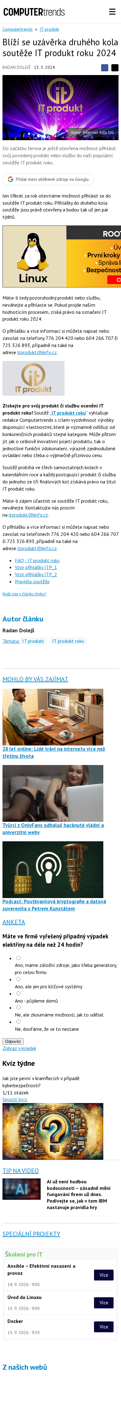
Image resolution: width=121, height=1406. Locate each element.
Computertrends (17, 29)
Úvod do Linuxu (24, 1297)
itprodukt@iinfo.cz (37, 352)
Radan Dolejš (16, 67)
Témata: (11, 641)
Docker (15, 1321)
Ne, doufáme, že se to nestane (47, 1029)
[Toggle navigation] (112, 11)
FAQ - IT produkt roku (37, 560)
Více (104, 1275)
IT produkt (49, 29)
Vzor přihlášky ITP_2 (36, 574)
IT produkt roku (68, 641)
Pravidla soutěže (32, 581)
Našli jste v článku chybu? (24, 594)
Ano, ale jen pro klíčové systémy (48, 986)
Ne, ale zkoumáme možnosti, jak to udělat (59, 1015)
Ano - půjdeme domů (36, 1001)
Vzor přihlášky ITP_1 (36, 567)
